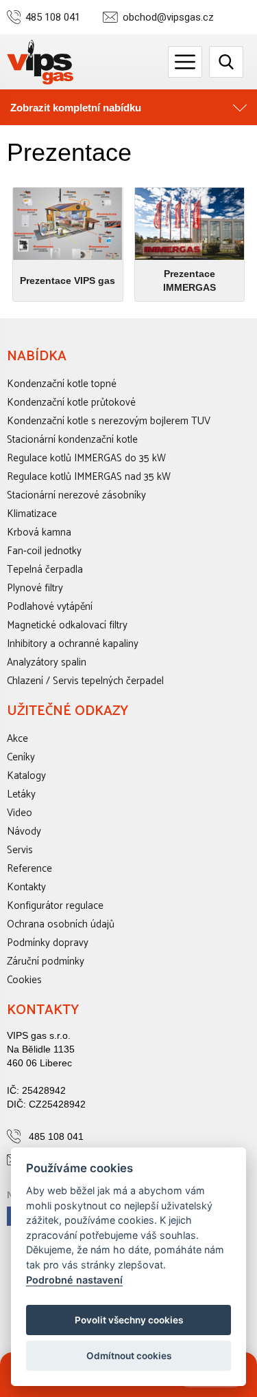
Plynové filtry (35, 588)
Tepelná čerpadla (45, 569)
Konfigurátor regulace (55, 906)
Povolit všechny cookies (129, 1320)
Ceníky (21, 757)
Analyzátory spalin (46, 662)
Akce (17, 739)
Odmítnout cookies (128, 1355)
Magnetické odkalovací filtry (67, 625)
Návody (24, 831)
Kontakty (26, 887)
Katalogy (26, 776)
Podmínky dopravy (47, 943)
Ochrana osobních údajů (60, 924)
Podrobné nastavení (74, 1280)
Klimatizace (32, 514)
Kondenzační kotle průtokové (71, 402)
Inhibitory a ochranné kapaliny (72, 644)
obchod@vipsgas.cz (168, 17)
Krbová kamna (39, 532)
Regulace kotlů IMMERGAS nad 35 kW (89, 477)
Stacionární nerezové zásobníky (76, 495)
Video (19, 813)
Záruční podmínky (45, 961)
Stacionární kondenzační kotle (72, 439)
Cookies (24, 980)
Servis (20, 850)
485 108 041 (52, 17)
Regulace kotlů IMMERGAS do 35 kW (86, 458)
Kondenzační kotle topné (62, 384)
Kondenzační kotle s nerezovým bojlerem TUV (108, 421)
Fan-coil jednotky (44, 551)
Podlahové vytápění (50, 607)
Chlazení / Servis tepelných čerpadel (85, 681)
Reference (29, 869)
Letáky (21, 794)
